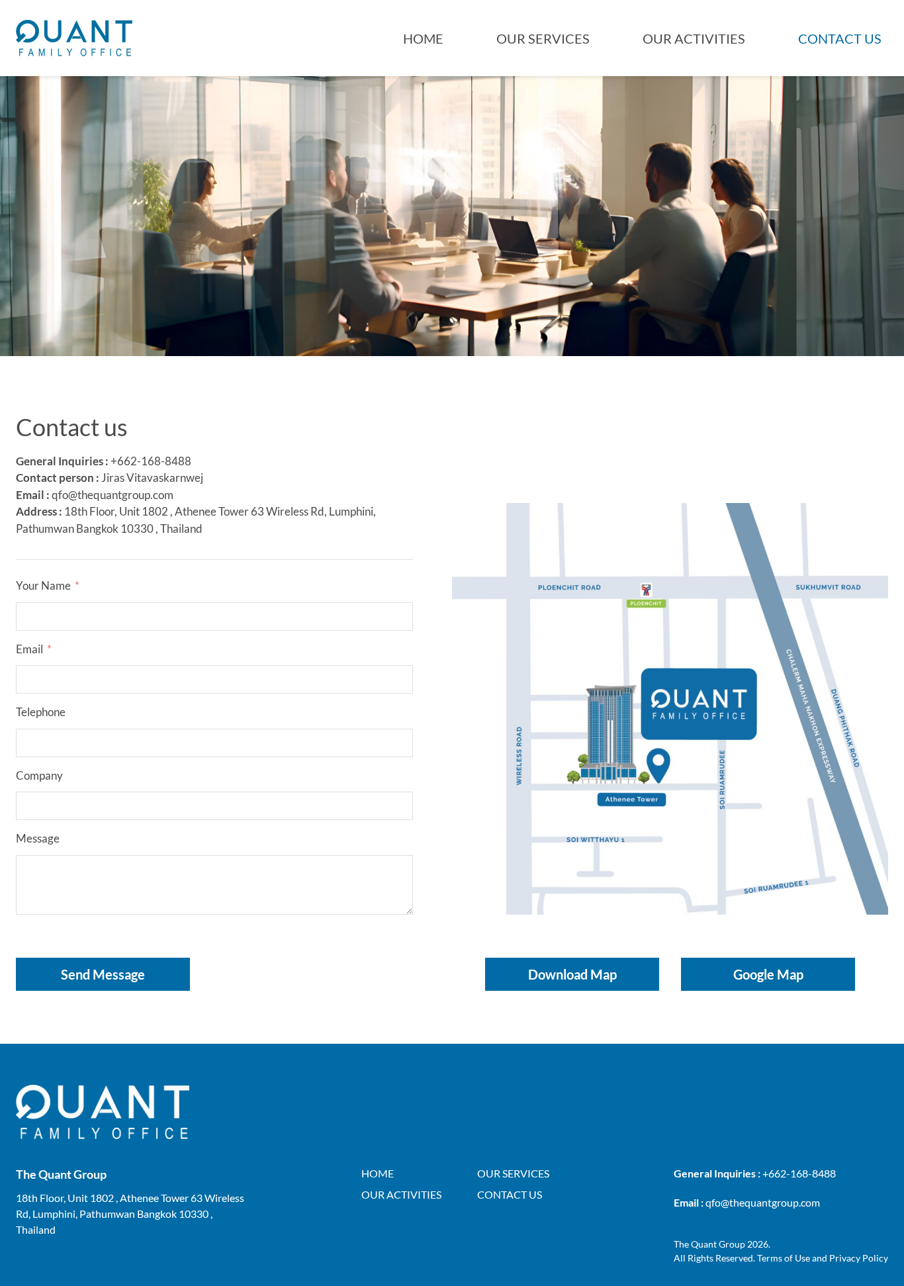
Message (38, 838)
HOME (423, 38)
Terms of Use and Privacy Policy (822, 1257)
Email (29, 649)
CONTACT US (839, 38)
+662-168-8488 (151, 461)
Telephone (41, 712)
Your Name (43, 585)
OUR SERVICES (543, 38)
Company (39, 775)
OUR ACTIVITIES (694, 38)
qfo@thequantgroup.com (112, 495)
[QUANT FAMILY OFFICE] (74, 38)
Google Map (768, 974)
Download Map (572, 974)
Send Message (103, 974)
